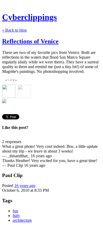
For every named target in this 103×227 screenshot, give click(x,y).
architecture (22, 220)
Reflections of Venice (30, 41)
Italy (16, 215)
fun (15, 211)
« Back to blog (14, 30)
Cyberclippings (29, 17)
